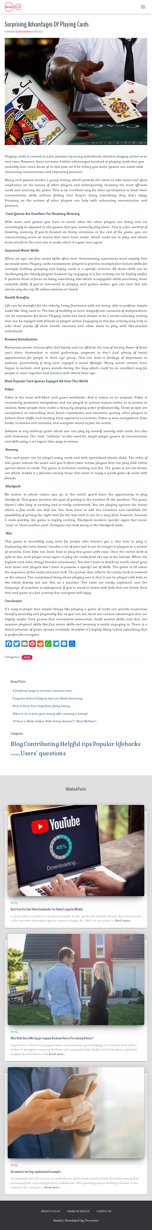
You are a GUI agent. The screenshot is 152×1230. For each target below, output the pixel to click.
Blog (27, 657)
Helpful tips (76, 744)
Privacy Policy (50, 1211)
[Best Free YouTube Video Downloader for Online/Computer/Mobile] (76, 850)
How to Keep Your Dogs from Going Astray (41, 706)
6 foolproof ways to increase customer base (42, 690)
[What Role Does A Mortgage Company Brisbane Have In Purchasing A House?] (76, 979)
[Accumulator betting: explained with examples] (76, 1112)
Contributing (41, 744)
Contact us (103, 1211)
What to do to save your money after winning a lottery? (50, 713)
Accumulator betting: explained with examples (36, 1171)
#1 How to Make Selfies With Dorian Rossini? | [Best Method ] (54, 721)
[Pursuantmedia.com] (14, 7)
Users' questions (43, 753)
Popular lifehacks (117, 744)
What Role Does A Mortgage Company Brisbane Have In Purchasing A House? (52, 1038)
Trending (15, 754)
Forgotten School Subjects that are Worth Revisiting (48, 698)
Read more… (123, 920)
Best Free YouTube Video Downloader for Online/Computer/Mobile (47, 909)
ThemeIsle (92, 1220)
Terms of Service (78, 1211)
